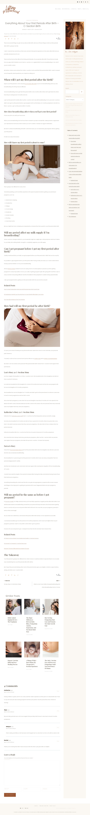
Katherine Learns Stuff (17, 416)
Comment (7, 759)
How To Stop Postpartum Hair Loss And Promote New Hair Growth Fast (21, 289)
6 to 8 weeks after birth (31, 83)
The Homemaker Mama (16, 450)
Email (25, 788)
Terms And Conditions (43, 805)
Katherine (7, 690)
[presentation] (14, 607)
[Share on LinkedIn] (14, 38)
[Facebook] (83, 2)
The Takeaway (72, 216)
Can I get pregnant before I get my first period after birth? (75, 174)
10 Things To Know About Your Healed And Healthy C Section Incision (21, 538)
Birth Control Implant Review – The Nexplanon (13, 620)
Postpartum (35, 20)
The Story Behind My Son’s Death (73, 120)
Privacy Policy (53, 805)
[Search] (82, 92)
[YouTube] (77, 2)
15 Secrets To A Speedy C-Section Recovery (15, 543)
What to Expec (11, 268)
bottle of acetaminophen (50, 358)
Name (6, 788)
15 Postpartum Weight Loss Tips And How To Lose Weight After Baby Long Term (23, 294)
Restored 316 (73, 808)
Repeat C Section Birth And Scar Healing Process (16, 548)
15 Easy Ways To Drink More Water (12, 582)
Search (67, 88)
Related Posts (74, 180)
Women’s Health (9, 501)
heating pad (37, 358)
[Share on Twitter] (8, 38)
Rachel (6, 740)
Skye (5, 710)
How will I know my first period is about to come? (76, 156)
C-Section (28, 20)
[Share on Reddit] (17, 38)
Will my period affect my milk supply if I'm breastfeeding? (75, 165)
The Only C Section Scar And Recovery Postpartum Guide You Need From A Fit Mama (50, 664)
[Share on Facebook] (5, 38)
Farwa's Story (74, 201)
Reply (58, 691)
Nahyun (8, 726)
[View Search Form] (87, 2)
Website (45, 788)
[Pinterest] (81, 2)
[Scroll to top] (87, 813)
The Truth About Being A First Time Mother (14, 299)
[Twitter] (85, 2)
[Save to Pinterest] (11, 38)
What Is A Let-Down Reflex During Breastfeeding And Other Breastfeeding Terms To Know (47, 584)
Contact (36, 805)
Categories (68, 96)
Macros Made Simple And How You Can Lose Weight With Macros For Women (74, 105)
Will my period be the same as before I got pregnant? (74, 207)
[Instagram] (79, 2)
